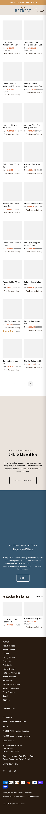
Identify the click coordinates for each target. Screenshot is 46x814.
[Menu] (4, 10)
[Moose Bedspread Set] (33, 191)
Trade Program (9, 692)
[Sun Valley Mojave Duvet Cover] (33, 230)
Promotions (8, 680)
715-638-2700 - (9, 736)
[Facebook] (4, 771)
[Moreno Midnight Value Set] (12, 112)
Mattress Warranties (11, 673)
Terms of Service (9, 796)
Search (5, 696)
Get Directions (9, 741)
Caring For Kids (9, 657)
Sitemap (6, 700)
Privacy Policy (8, 793)
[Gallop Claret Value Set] (12, 152)
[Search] (36, 10)
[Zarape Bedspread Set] (12, 348)
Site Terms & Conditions (23, 793)
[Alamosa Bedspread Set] (33, 152)
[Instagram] (9, 771)
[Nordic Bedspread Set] (33, 348)
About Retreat (9, 646)
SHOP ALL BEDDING (23, 480)
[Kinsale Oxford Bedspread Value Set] (33, 71)
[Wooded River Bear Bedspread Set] (33, 112)
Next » (30, 384)
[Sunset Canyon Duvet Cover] (12, 230)
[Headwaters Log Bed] (33, 609)
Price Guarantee (9, 677)
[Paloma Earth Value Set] (33, 269)
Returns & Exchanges (12, 684)
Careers (6, 653)
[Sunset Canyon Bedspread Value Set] (12, 71)
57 (25, 383)
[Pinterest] (15, 771)
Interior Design (9, 669)
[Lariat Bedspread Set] (12, 309)
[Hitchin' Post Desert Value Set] (12, 191)
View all (39, 597)
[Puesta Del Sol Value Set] (12, 269)
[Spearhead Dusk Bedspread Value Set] (33, 30)
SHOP (23, 578)
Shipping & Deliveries (11, 688)
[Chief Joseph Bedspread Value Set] (12, 30)
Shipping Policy (33, 796)
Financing (7, 661)
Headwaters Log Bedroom (16, 596)
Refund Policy (21, 796)
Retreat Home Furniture (17, 804)
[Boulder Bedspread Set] (33, 309)
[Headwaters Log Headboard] (12, 609)
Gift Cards (7, 665)
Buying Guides (9, 650)
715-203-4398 (8, 731)
